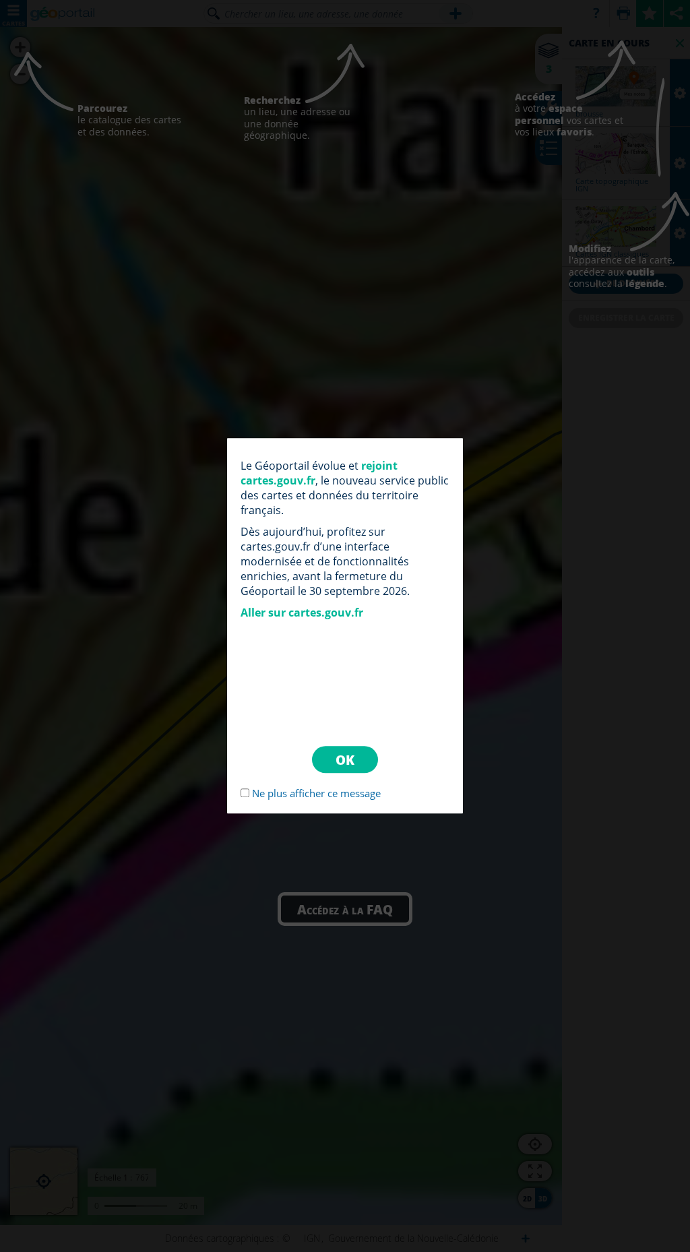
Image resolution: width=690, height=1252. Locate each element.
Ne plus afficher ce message (316, 794)
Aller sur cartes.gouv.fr (302, 612)
